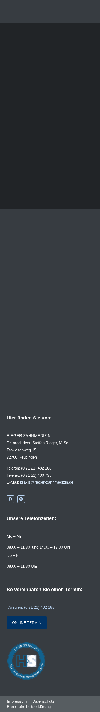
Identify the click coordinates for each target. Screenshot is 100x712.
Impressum (17, 701)
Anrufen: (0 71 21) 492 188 (31, 607)
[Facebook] (10, 499)
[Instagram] (21, 499)
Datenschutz (43, 701)
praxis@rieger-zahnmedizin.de (46, 482)
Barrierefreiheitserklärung (29, 706)
